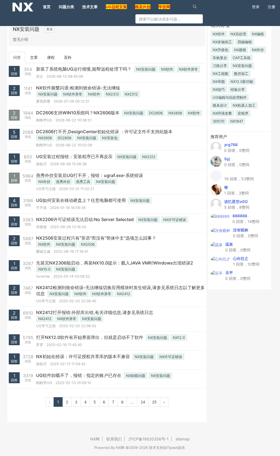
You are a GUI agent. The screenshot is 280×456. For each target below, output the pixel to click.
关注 (49, 29)
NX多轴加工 (222, 42)
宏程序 (243, 113)
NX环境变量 (222, 113)
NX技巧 (219, 89)
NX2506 (88, 244)
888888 (239, 215)
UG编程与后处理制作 (230, 97)
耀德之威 (43, 251)
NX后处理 (238, 34)
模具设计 (220, 105)
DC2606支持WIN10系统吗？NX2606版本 (77, 112)
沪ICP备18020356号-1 (149, 439)
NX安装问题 (145, 69)
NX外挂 (44, 181)
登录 (255, 6)
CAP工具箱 (241, 58)
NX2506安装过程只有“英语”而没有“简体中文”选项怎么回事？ (96, 238)
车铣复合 (220, 58)
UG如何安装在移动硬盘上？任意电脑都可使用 (81, 200)
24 (143, 402)
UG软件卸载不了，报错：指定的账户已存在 (78, 375)
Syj (227, 158)
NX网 (95, 439)
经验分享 (238, 89)
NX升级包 (220, 50)
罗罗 (39, 344)
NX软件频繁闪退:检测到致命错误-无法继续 (78, 88)
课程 (51, 57)
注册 (271, 6)
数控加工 (241, 73)
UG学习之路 (46, 189)
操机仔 (41, 164)
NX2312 (112, 94)
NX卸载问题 (135, 375)
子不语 (41, 207)
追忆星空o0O (236, 201)
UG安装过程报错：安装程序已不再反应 (74, 156)
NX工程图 (220, 73)
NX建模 (240, 50)
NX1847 (236, 121)
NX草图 (219, 81)
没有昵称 (240, 230)
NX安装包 (110, 138)
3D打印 (218, 121)
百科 (68, 57)
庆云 (39, 76)
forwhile (43, 276)
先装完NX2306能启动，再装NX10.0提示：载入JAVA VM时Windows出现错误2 (114, 263)
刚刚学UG (44, 120)
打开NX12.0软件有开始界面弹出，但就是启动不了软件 (89, 337)
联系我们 (114, 439)
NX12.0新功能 (242, 81)
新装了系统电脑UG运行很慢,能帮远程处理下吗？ (84, 69)
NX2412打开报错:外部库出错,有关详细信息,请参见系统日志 (94, 312)
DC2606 (156, 113)
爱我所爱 (43, 101)
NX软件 (167, 69)
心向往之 (240, 258)
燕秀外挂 (63, 181)
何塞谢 (41, 227)
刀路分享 (220, 65)
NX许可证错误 (174, 219)
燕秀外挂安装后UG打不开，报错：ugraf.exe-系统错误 (89, 175)
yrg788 (231, 144)
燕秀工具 (83, 181)
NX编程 (258, 34)
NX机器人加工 (244, 105)
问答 (17, 57)
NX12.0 (179, 337)
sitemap (183, 439)
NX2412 (123, 294)
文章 (34, 57)
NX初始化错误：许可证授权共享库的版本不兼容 (83, 356)
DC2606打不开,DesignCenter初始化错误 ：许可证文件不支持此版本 (104, 131)
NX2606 (175, 113)
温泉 (229, 244)
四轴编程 (245, 42)
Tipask (172, 447)
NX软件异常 (188, 69)
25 (154, 402)
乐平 (229, 272)
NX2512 (131, 94)
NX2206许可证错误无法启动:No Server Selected (85, 219)
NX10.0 (44, 269)
